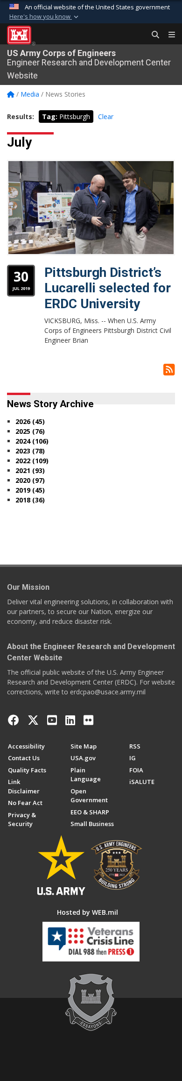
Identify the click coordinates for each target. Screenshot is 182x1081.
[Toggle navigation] (168, 35)
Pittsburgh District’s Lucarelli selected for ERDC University (107, 288)
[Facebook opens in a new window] (13, 720)
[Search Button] (152, 35)
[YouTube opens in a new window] (52, 720)
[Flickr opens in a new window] (88, 720)
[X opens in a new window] (33, 720)
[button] (44, 16)
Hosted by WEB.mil (87, 912)
